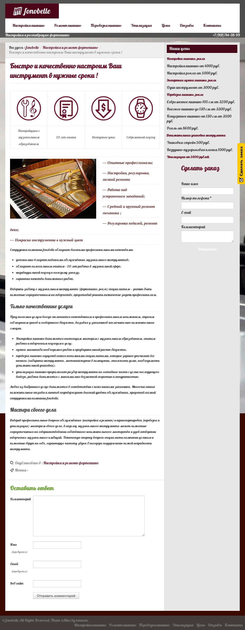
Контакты (212, 25)
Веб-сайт (16, 583)
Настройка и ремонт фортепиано (70, 47)
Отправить (207, 249)
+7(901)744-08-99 (226, 35)
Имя (19, 548)
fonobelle (32, 47)
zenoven (82, 620)
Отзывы (187, 25)
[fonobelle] (32, 11)
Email (19, 567)
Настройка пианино (28, 25)
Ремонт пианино (67, 25)
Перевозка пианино (106, 25)
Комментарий (20, 499)
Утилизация (141, 25)
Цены (165, 25)
